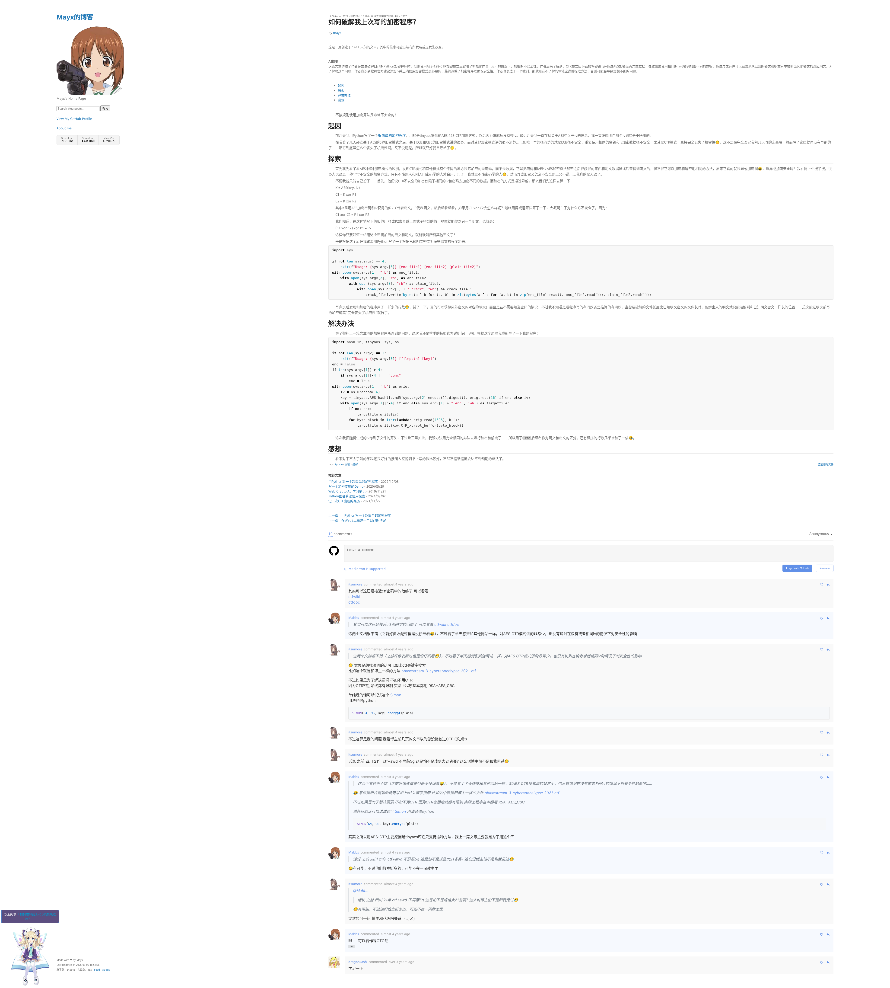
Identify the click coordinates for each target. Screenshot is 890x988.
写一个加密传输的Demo (345, 486)
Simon (395, 695)
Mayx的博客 (75, 17)
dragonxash (357, 961)
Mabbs (353, 617)
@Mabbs (360, 890)
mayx (337, 32)
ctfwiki (354, 596)
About (106, 969)
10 (330, 533)
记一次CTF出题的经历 (344, 501)
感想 (341, 100)
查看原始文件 (825, 464)
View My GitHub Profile (74, 118)
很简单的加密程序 (392, 135)
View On (108, 139)
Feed (97, 969)
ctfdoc (354, 602)
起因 (341, 85)
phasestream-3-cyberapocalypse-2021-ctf (438, 670)
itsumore (355, 584)
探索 (341, 90)
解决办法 (344, 95)
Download (67, 139)
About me (64, 128)
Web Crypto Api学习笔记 (347, 491)
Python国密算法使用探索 (346, 496)
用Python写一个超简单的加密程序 (353, 481)
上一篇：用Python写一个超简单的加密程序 (359, 515)
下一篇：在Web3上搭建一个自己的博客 (357, 520)
